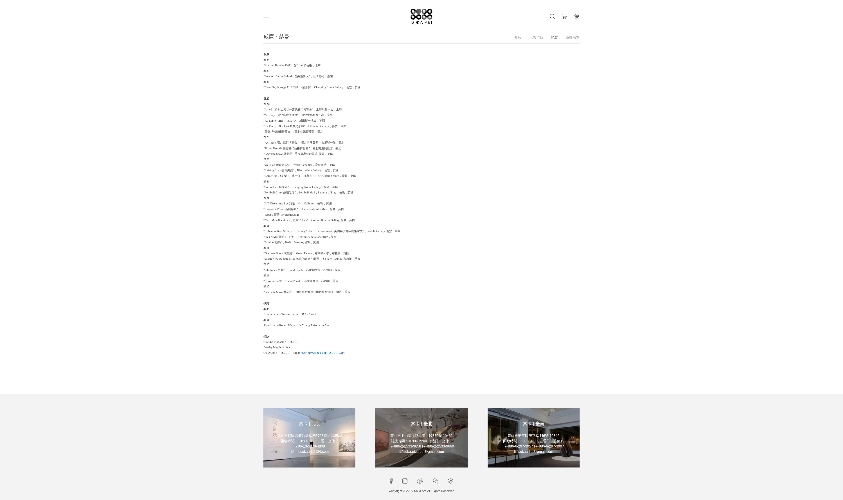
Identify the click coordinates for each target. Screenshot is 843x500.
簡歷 (554, 37)
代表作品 (536, 37)
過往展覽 (573, 37)
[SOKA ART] (421, 16)
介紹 (517, 37)
